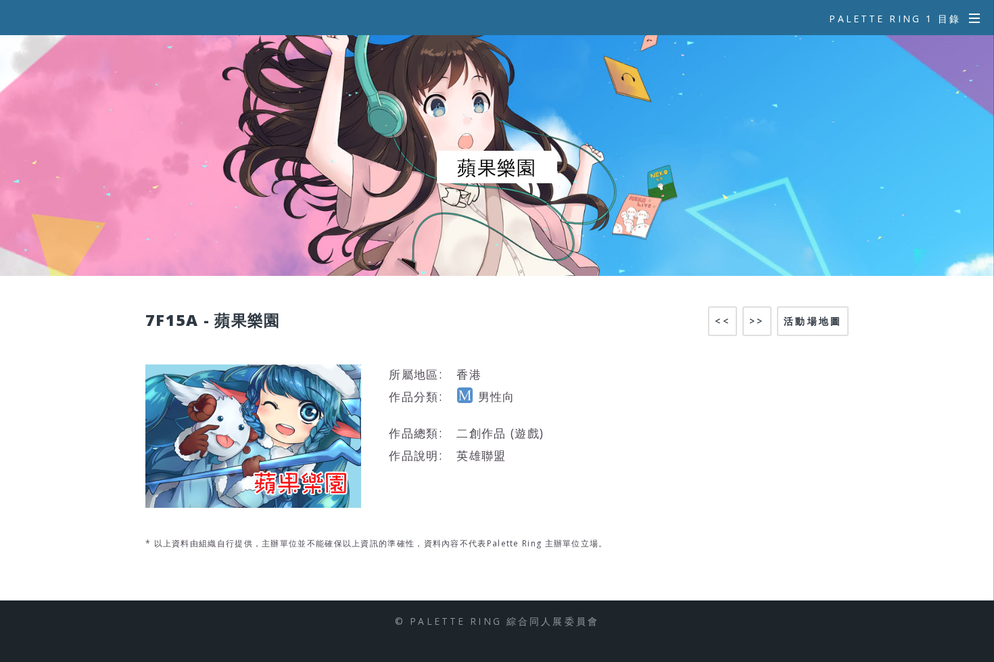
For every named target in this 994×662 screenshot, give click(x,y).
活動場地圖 (813, 320)
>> (756, 320)
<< (722, 320)
